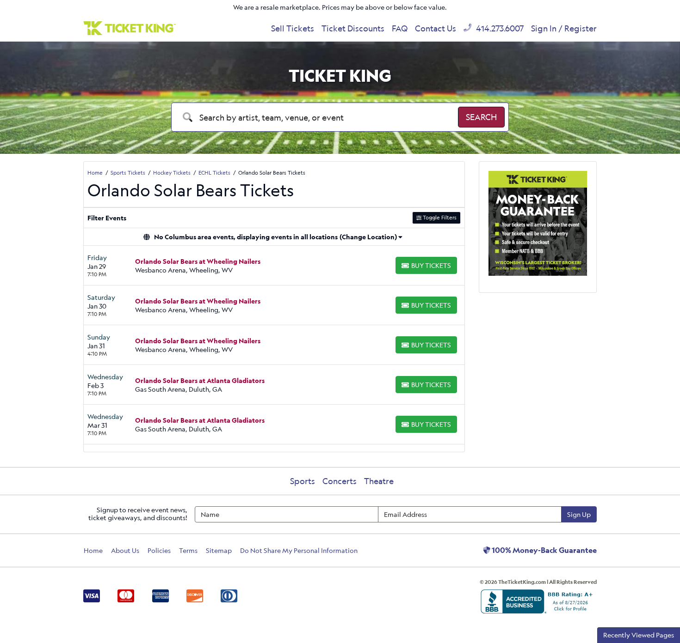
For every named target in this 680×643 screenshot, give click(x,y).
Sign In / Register (564, 28)
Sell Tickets (292, 28)
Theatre (379, 480)
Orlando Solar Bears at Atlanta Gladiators (200, 380)
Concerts (339, 480)
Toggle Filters (439, 217)
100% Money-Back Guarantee (543, 550)
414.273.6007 (499, 28)
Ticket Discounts (352, 28)
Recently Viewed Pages (638, 635)
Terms (188, 550)
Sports (302, 480)
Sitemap (219, 550)
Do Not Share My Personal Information (299, 550)
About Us (125, 550)
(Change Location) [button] (368, 236)
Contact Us (435, 28)
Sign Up (579, 514)
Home (93, 550)
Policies (159, 550)
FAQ (400, 28)
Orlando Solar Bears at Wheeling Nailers (197, 261)
